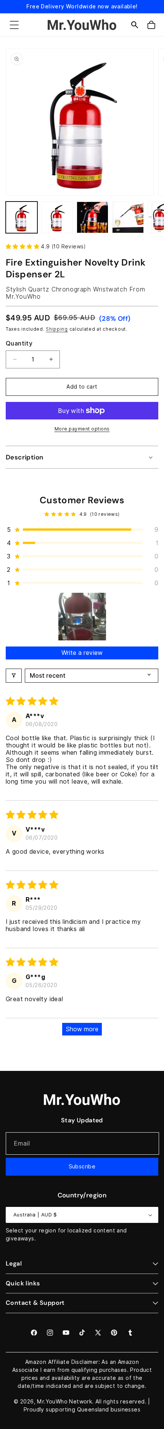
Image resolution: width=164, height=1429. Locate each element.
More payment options (82, 429)
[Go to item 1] (82, 616)
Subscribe (82, 1166)
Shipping (57, 329)
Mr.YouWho (52, 1402)
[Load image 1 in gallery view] (21, 217)
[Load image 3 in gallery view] (92, 217)
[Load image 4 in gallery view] (128, 217)
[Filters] (14, 676)
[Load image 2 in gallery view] (57, 217)
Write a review (82, 652)
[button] (14, 24)
